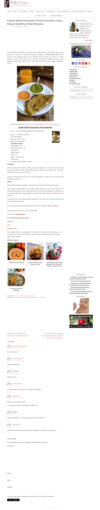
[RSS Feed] (89, 63)
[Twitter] (76, 63)
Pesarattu (10, 221)
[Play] (71, 326)
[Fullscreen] (91, 326)
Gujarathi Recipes (74, 75)
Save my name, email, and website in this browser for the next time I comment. (30, 496)
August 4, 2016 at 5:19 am (18, 398)
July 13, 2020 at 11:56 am (18, 414)
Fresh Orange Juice (54, 124)
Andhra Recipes (73, 73)
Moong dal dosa (12, 228)
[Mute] (88, 326)
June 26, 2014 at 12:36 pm (18, 361)
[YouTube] (82, 63)
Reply (9, 355)
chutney (43, 206)
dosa (28, 191)
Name (9, 473)
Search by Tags (81, 94)
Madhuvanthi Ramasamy (19, 346)
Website (9, 487)
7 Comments (25, 26)
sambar (50, 206)
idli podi (56, 206)
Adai (8, 225)
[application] (81, 321)
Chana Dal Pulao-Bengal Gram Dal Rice (81, 281)
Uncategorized (32, 295)
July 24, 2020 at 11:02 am (18, 426)
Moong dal (36, 297)
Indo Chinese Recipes (75, 84)
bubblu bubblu (16, 396)
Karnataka (72, 80)
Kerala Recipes (73, 69)
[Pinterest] (86, 63)
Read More (88, 40)
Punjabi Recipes (73, 71)
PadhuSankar (16, 424)
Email (9, 480)
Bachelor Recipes (16, 295)
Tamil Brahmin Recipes (75, 78)
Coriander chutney (29, 124)
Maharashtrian (73, 76)
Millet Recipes (22, 139)
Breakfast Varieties (24, 295)
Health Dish (24, 297)
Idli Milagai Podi (42, 124)
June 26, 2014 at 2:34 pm (18, 373)
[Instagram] (79, 63)
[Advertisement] (68, 3)
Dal (14, 297)
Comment (10, 446)
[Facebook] (73, 63)
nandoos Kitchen (17, 358)
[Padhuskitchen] (16, 7)
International (72, 82)
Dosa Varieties (18, 297)
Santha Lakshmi (17, 383)
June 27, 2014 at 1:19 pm (18, 386)
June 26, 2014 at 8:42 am (18, 348)
